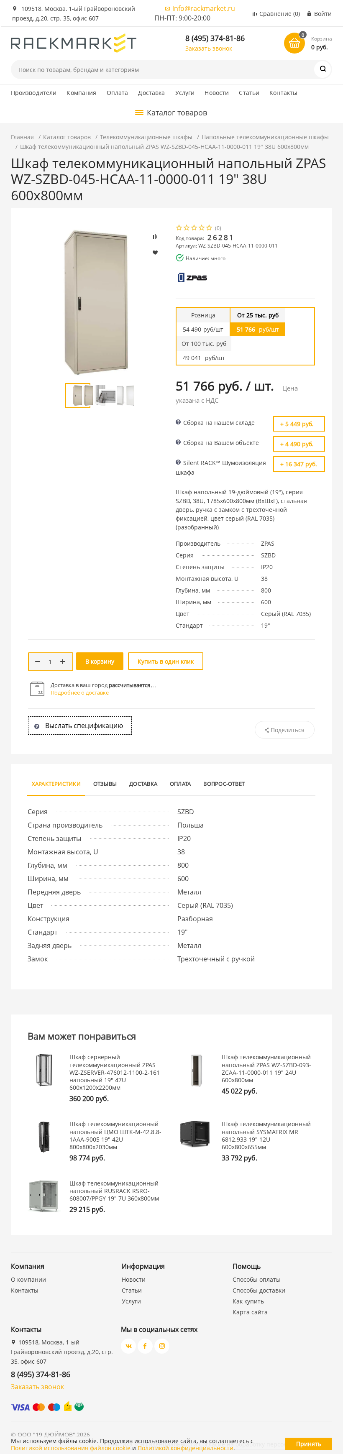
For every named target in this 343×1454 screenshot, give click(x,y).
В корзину (99, 661)
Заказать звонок (208, 48)
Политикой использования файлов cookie (71, 1448)
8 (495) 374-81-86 (215, 38)
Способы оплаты (257, 1279)
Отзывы (105, 783)
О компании (28, 1279)
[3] (194, 228)
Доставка (151, 93)
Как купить (248, 1301)
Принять (308, 1444)
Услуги (185, 93)
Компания (81, 93)
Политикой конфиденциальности (185, 1448)
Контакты (283, 93)
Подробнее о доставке (80, 692)
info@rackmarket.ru (203, 8)
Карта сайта (250, 1312)
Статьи (249, 93)
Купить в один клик (166, 661)
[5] (209, 228)
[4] (202, 228)
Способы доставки (259, 1290)
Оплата (117, 93)
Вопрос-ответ (224, 783)
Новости (217, 93)
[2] (187, 228)
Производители (34, 93)
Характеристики (56, 783)
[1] (179, 228)
